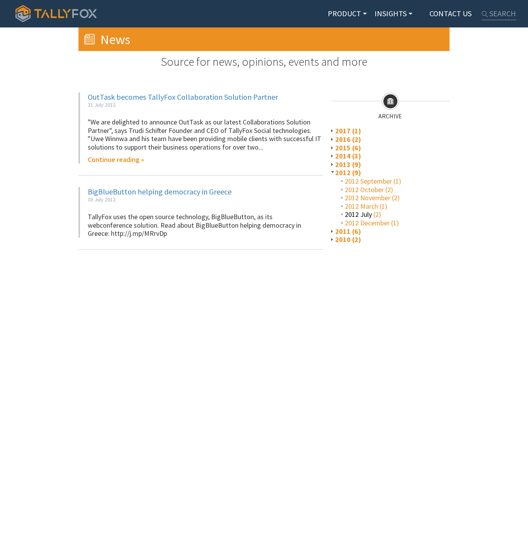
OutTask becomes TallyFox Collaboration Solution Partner (183, 97)
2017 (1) (348, 130)
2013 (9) (348, 164)
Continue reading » (116, 159)
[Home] (56, 13)
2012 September (368, 181)
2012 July (358, 214)
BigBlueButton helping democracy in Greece (160, 191)
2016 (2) (348, 139)
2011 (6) (348, 231)
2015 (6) (348, 147)
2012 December (367, 222)
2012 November (367, 197)
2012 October (364, 189)
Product (344, 13)
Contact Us (450, 13)
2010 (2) (348, 239)
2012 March (361, 206)
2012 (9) (348, 172)
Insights (391, 13)
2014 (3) (348, 156)
